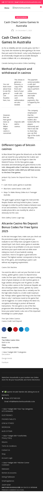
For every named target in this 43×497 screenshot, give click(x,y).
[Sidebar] (3, 494)
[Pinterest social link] (15, 329)
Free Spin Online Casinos (11, 318)
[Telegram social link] (27, 329)
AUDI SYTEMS (7, 431)
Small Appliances (8, 481)
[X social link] (9, 329)
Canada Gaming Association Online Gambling (18, 63)
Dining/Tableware (8, 477)
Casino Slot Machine (9, 267)
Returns (4, 442)
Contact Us (6, 450)
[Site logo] (22, 8)
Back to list (6, 342)
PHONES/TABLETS (9, 419)
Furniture (5, 362)
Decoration (6, 354)
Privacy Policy (7, 438)
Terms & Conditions (9, 446)
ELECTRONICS (7, 415)
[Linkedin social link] (21, 329)
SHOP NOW (6, 485)
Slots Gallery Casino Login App (13, 218)
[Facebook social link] (4, 329)
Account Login (7, 458)
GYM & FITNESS (8, 423)
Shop (4, 454)
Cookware (5, 465)
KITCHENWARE (7, 411)
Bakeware (5, 469)
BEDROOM (6, 427)
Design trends (7, 358)
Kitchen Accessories (9, 473)
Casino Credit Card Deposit (12, 321)
